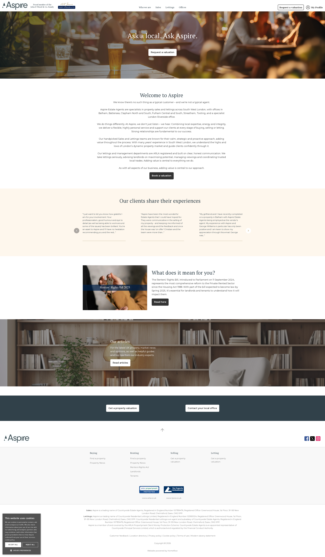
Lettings (170, 7)
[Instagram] (318, 438)
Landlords (135, 471)
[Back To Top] (162, 430)
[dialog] (22, 534)
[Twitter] (312, 438)
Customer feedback (119, 536)
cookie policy (10, 540)
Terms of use (183, 536)
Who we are (145, 7)
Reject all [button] (30, 545)
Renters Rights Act (139, 467)
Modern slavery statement (203, 536)
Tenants (134, 476)
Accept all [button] (13, 545)
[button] (76, 230)
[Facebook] (306, 438)
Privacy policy (155, 536)
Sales (158, 7)
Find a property (97, 458)
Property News (97, 463)
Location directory (138, 536)
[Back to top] (16, 439)
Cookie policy (169, 536)
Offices (182, 7)
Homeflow (173, 551)
